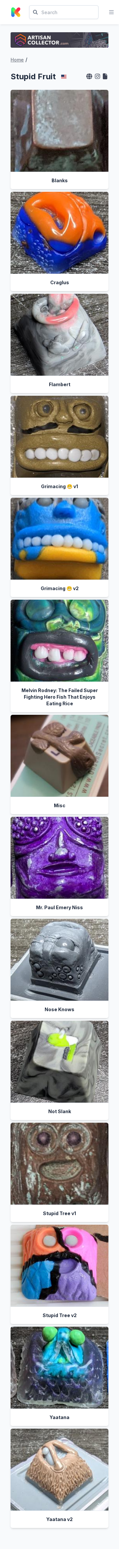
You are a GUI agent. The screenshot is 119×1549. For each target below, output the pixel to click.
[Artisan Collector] (59, 40)
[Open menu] (111, 12)
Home (17, 59)
